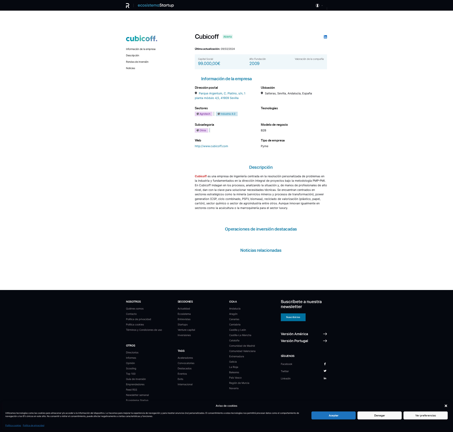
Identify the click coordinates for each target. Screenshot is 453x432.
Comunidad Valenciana (242, 351)
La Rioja (233, 366)
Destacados (184, 368)
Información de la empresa (141, 48)
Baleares (234, 372)
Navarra (234, 388)
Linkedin (286, 378)
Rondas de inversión (137, 61)
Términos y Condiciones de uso (144, 329)
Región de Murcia (239, 382)
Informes (131, 357)
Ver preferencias (425, 415)
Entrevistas (184, 319)
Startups (183, 324)
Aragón (233, 313)
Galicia (233, 361)
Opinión (130, 363)
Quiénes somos (135, 308)
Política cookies (13, 425)
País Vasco (235, 377)
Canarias (234, 319)
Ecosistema (184, 313)
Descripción (132, 55)
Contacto (131, 313)
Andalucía (234, 308)
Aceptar (334, 415)
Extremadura (236, 356)
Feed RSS (131, 389)
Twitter (285, 371)
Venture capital (186, 329)
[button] (446, 406)
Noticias (130, 68)
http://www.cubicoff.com (211, 146)
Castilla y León (237, 329)
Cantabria (234, 324)
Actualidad (184, 308)
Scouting (131, 368)
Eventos (182, 373)
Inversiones (184, 335)
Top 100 (131, 373)
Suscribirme (293, 317)
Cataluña (234, 340)
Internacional (185, 384)
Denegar (379, 415)
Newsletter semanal (137, 394)
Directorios (132, 352)
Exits (180, 378)
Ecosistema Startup (137, 400)
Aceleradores (185, 357)
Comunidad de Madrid (242, 345)
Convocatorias (186, 363)
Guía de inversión (136, 378)
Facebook (286, 363)
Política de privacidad (33, 425)
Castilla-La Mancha (240, 335)
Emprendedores (135, 384)
